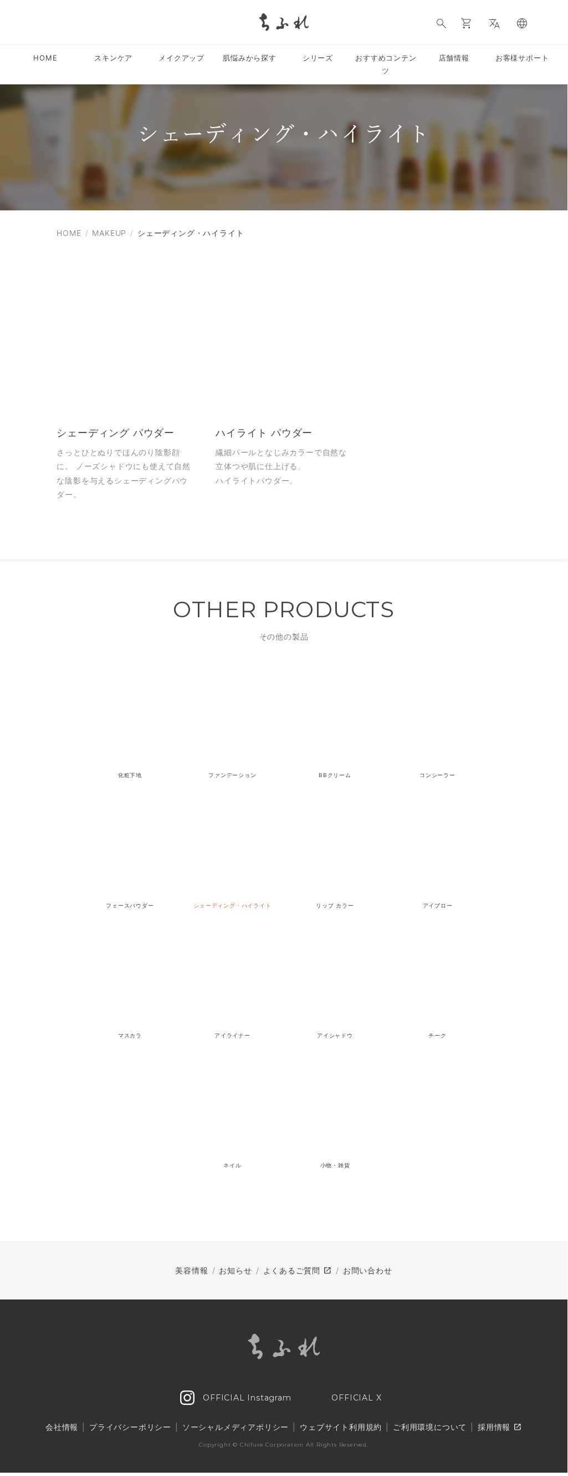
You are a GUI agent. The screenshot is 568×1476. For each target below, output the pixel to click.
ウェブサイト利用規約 (341, 1427)
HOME (69, 233)
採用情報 (500, 1427)
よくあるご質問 (297, 1270)
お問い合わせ (367, 1270)
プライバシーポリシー (130, 1427)
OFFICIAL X (355, 1398)
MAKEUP (109, 233)
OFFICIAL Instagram (245, 1398)
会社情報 (61, 1427)
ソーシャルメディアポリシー (235, 1427)
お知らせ (235, 1270)
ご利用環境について (430, 1427)
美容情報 (191, 1270)
